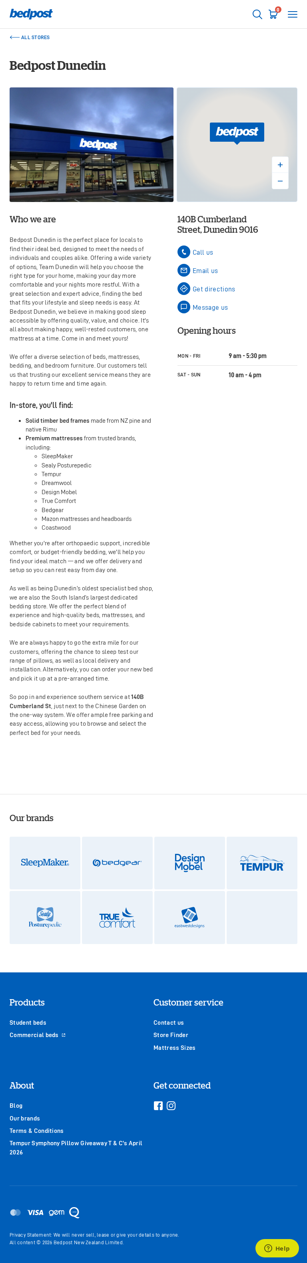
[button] (237, 133)
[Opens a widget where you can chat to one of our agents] (277, 1249)
